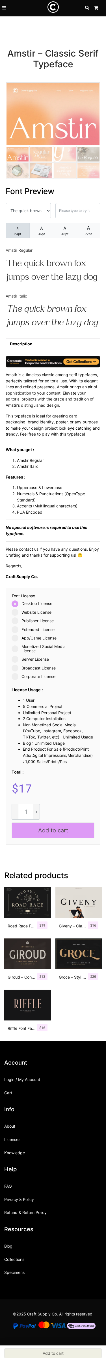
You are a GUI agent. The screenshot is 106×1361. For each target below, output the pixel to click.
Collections (14, 1259)
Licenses (12, 1139)
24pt (17, 231)
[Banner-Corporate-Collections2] (53, 361)
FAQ (8, 1186)
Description (21, 343)
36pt (41, 231)
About (9, 1126)
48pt (64, 230)
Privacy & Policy (19, 1199)
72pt (88, 230)
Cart (8, 1092)
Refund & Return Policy (25, 1212)
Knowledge (14, 1152)
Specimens (14, 1272)
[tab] (53, 344)
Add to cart (53, 830)
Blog (8, 1246)
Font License (23, 596)
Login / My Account (22, 1079)
